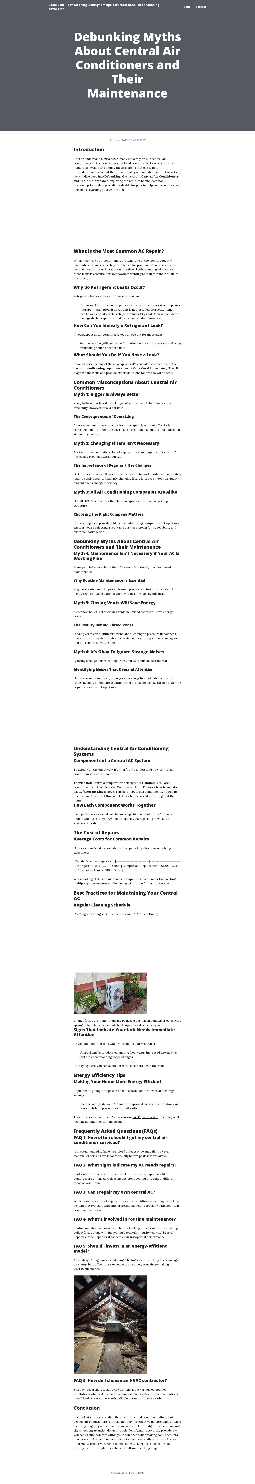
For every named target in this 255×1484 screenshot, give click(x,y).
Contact (201, 7)
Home (187, 7)
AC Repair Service (145, 1117)
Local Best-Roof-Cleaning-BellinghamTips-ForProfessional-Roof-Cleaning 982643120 (104, 7)
